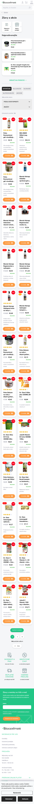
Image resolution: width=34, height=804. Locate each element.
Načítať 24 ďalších (17, 630)
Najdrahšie (27, 88)
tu (23, 788)
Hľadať (29, 7)
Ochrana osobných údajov (9, 747)
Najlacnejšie (17, 88)
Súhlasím (25, 799)
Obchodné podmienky (8, 744)
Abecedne (19, 93)
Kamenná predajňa (7, 741)
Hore (18, 646)
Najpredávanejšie (8, 93)
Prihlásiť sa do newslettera (11, 718)
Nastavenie (17, 793)
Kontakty (4, 738)
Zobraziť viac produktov (17, 80)
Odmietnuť (8, 799)
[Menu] (31, 2)
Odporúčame (7, 88)
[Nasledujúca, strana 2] (17, 637)
